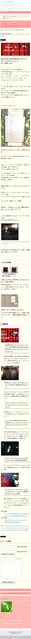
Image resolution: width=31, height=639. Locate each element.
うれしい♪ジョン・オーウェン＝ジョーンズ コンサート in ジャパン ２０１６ (16, 405)
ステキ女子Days (6, 2)
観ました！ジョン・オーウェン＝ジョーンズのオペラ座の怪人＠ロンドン (16, 385)
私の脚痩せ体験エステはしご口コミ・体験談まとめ (12, 620)
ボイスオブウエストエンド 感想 (17, 530)
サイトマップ (5, 629)
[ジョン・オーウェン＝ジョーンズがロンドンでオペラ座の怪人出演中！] (10, 454)
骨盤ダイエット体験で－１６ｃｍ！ (12, 309)
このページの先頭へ (16, 637)
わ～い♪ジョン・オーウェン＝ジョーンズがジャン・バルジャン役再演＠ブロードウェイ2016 (16, 491)
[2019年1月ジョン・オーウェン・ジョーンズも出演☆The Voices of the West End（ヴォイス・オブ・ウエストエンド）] (10, 341)
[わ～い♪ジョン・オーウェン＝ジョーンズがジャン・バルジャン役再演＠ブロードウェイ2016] (10, 486)
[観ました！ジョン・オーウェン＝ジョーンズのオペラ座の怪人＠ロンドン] (10, 379)
